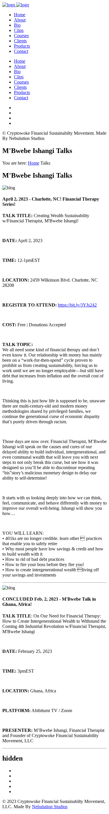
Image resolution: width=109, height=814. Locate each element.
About (20, 19)
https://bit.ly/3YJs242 (77, 304)
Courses (21, 35)
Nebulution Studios (49, 806)
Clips (19, 30)
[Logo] (15, 4)
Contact (21, 51)
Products (22, 46)
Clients (20, 40)
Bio (17, 25)
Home (19, 14)
